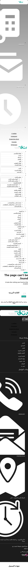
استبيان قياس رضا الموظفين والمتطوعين (12, 204)
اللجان (19, 188)
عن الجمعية (21, 151)
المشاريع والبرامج (20, 173)
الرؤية (19, 155)
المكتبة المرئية (18, 170)
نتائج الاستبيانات (17, 206)
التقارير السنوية (17, 192)
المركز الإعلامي (21, 166)
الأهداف (19, 159)
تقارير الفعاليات (17, 196)
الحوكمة (22, 175)
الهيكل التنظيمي (17, 163)
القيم (20, 161)
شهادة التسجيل (18, 165)
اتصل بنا (22, 208)
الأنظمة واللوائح (17, 190)
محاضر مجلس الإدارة (13, 180)
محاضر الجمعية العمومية (12, 186)
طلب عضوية (21, 199)
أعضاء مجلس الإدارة (13, 179)
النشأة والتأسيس (17, 153)
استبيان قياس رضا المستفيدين (14, 202)
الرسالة (19, 157)
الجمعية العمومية (17, 182)
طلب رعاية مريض (20, 197)
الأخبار (19, 168)
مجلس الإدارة (18, 177)
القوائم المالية (18, 194)
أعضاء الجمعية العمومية (12, 184)
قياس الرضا (21, 200)
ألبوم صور (19, 172)
